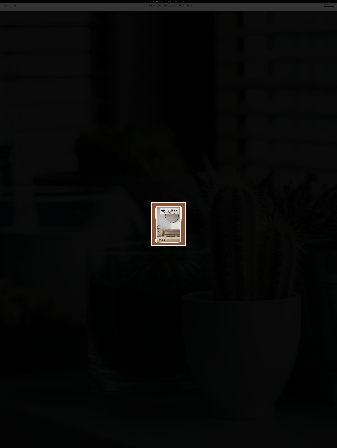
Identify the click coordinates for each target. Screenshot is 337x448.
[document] (168, 224)
